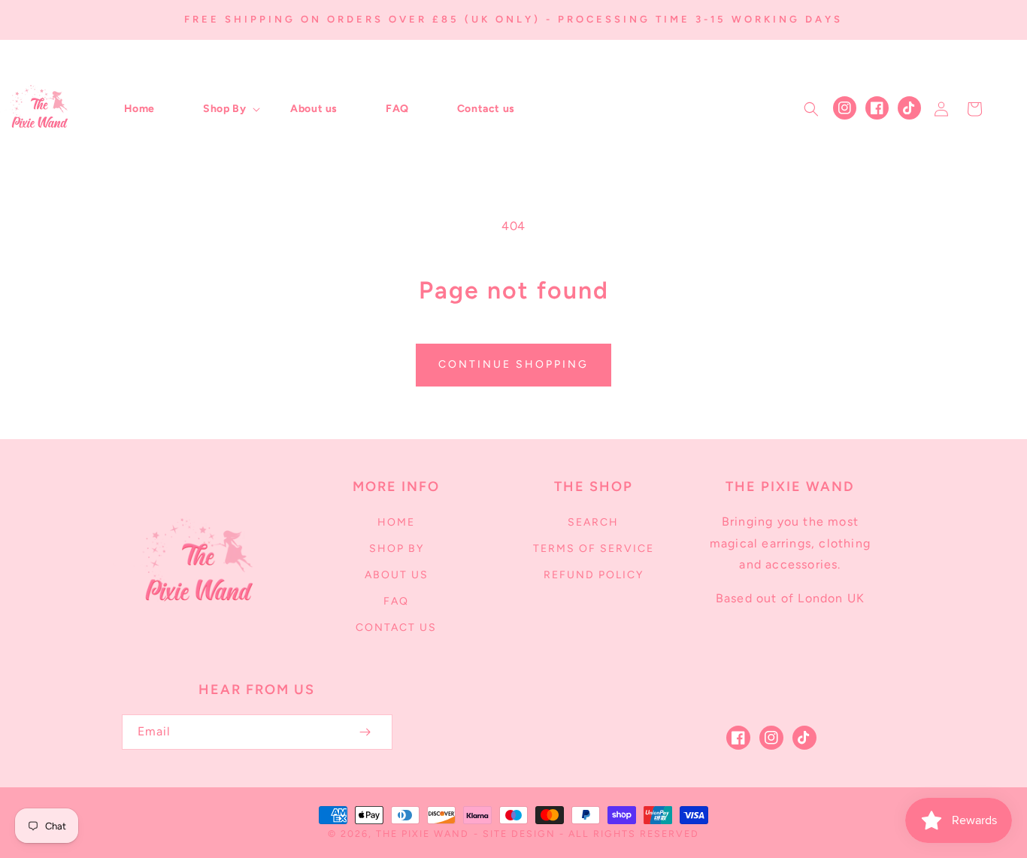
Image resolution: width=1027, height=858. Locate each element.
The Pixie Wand (422, 833)
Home (396, 522)
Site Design (519, 833)
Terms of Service (593, 548)
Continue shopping (513, 364)
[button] (222, 109)
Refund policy (594, 574)
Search (593, 522)
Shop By (396, 548)
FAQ (396, 601)
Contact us (396, 627)
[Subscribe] (365, 732)
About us (397, 574)
